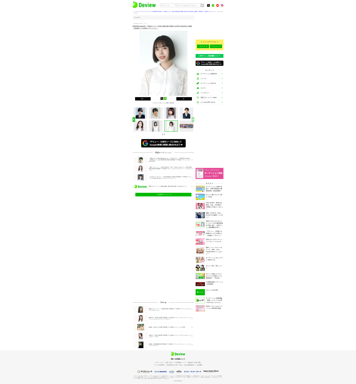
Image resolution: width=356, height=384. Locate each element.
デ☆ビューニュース (146, 11)
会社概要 (199, 365)
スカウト (203, 88)
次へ (184, 99)
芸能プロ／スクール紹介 (209, 97)
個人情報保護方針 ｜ (190, 365)
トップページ (137, 11)
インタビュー (205, 93)
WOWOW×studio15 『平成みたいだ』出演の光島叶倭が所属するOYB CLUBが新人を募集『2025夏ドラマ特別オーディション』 (185, 11)
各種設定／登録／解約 (194, 362)
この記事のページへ (162, 194)
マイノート (215, 46)
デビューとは (159, 362)
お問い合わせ (169, 362)
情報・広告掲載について (178, 359)
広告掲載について (180, 362)
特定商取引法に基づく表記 (174, 365)
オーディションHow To (208, 83)
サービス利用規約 (159, 365)
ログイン (202, 46)
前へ (142, 99)
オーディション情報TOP (209, 74)
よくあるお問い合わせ (208, 102)
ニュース (203, 78)
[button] (193, 119)
